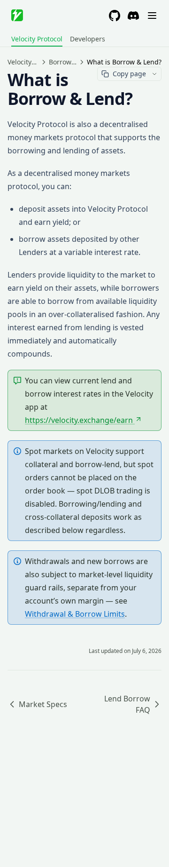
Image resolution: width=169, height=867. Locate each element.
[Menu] (152, 15)
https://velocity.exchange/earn (79, 420)
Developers (87, 38)
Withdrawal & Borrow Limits (75, 614)
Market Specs (43, 704)
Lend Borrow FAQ (127, 704)
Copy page (129, 73)
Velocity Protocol (36, 38)
